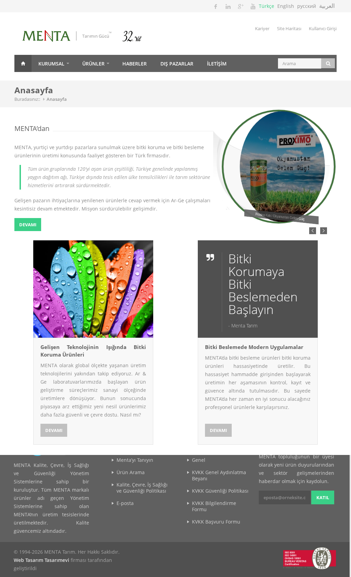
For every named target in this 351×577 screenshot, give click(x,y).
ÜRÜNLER (93, 63)
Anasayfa (23, 63)
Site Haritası (289, 28)
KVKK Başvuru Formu (216, 521)
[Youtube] (252, 6)
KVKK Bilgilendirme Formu (214, 506)
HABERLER (134, 63)
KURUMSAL (51, 63)
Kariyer (262, 28)
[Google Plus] (240, 6)
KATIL (322, 497)
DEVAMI (27, 224)
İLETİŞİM (217, 63)
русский (306, 6)
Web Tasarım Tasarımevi (41, 560)
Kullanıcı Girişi (323, 28)
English (285, 6)
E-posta (125, 503)
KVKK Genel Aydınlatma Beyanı (219, 475)
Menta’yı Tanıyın (135, 460)
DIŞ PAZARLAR (176, 63)
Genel (198, 460)
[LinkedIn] (228, 6)
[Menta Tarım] (91, 37)
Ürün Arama (131, 472)
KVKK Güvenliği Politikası (220, 491)
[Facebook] (215, 6)
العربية (327, 6)
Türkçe (266, 6)
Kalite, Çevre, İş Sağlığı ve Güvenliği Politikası (142, 487)
